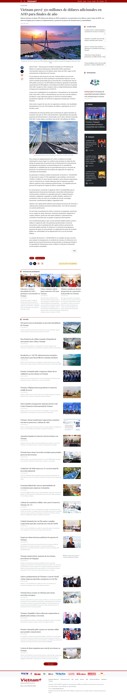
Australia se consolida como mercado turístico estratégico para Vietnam (94, 39)
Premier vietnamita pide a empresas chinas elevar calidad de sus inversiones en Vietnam (39, 372)
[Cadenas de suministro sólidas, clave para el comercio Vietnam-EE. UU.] (72, 507)
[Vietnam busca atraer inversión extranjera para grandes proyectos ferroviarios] (72, 457)
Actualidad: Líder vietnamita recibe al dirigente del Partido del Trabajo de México (91, 144)
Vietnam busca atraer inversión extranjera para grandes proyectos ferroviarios (41, 453)
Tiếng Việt (80, 1)
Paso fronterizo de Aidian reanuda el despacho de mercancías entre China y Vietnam (38, 340)
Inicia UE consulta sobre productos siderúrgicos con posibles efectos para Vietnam (94, 48)
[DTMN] (81, 673)
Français (89, 1)
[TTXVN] (24, 673)
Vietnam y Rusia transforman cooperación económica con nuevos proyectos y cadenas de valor (40, 421)
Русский (102, 1)
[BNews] (44, 673)
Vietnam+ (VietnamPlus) (32, 1)
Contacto (50, 681)
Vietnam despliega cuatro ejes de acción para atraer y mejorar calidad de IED (95, 64)
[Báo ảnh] (92, 673)
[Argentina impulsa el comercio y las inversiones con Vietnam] (72, 441)
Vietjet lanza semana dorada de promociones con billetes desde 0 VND (94, 55)
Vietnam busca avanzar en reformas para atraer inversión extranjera (38, 594)
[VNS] (61, 673)
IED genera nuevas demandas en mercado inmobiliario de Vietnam (40, 324)
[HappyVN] (101, 673)
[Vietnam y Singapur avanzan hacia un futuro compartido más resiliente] (95, 113)
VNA (87, 679)
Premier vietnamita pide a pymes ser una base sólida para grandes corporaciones (40, 630)
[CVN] (71, 673)
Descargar (50, 664)
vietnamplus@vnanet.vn (58, 688)
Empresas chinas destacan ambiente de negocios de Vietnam (39, 538)
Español (94, 1)
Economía (24, 5)
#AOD (31, 258)
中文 (98, 1)
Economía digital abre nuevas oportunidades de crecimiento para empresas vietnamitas (38, 486)
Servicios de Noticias (95, 679)
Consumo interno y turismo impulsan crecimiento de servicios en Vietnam (94, 30)
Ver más (26, 319)
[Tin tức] (37, 673)
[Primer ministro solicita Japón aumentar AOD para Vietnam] (51, 280)
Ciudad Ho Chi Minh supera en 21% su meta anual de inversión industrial (40, 469)
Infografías (91, 73)
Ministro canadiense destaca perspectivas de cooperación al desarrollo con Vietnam (71, 291)
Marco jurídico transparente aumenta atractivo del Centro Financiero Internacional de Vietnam (39, 405)
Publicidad (103, 679)
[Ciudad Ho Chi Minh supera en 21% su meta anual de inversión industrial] (72, 473)
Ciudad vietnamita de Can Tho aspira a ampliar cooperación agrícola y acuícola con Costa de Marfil (39, 522)
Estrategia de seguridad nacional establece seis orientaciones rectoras (94, 93)
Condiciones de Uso (65, 679)
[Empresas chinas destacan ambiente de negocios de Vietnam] (72, 542)
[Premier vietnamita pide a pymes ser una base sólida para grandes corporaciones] (72, 634)
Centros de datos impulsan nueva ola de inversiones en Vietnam (40, 649)
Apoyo (76, 679)
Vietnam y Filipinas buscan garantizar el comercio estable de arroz (39, 388)
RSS (72, 679)
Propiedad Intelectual (53, 679)
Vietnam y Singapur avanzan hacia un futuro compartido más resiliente (95, 124)
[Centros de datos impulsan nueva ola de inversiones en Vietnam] (72, 653)
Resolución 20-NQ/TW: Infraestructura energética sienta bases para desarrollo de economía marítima (39, 356)
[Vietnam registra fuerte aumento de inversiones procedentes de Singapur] (72, 561)
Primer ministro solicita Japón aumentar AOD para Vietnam (50, 291)
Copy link (22, 79)
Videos (90, 104)
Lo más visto (91, 27)
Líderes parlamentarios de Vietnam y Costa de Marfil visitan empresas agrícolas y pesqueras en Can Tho (40, 577)
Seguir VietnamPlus (63, 263)
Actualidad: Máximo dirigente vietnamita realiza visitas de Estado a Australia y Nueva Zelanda (91, 159)
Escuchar (91, 150)
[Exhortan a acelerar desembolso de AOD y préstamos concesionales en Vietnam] (30, 280)
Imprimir (22, 75)
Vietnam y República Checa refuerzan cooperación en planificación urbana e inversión (40, 614)
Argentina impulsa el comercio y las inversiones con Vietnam (39, 437)
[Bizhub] (50, 673)
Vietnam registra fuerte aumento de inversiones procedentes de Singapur (38, 557)
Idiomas (82, 679)
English (84, 1)
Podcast (91, 137)
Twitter (22, 71)
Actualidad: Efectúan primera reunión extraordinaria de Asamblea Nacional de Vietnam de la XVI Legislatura (91, 176)
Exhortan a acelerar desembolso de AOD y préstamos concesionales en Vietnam (30, 292)
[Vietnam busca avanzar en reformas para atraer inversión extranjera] (72, 597)
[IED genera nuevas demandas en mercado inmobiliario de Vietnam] (72, 327)
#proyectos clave (40, 258)
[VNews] (31, 673)
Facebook (22, 67)
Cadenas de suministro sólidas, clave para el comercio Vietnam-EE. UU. (40, 503)
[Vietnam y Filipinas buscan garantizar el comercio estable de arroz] (72, 392)
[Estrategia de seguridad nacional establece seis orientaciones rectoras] (95, 82)
